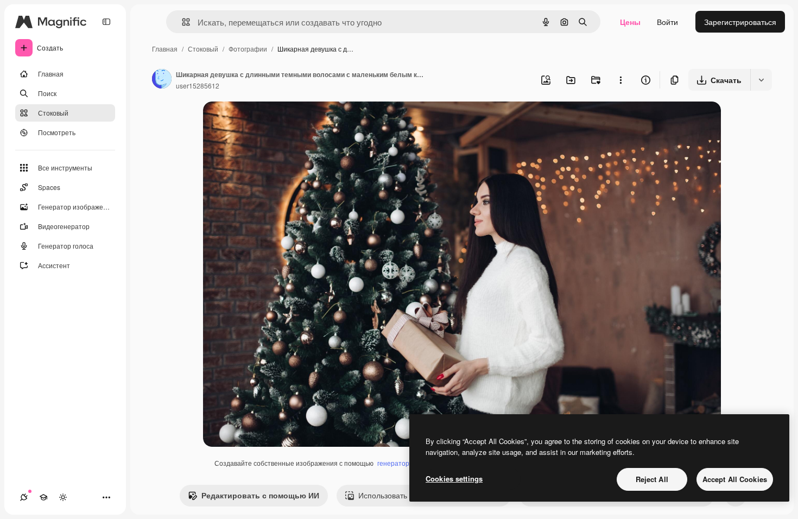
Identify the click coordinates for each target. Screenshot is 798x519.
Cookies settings (454, 478)
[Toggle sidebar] (106, 21)
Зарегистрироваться (740, 21)
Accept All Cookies (734, 479)
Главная (165, 48)
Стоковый (203, 48)
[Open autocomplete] (182, 22)
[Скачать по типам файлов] (761, 80)
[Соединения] (24, 497)
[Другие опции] (620, 80)
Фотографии (248, 48)
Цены (630, 21)
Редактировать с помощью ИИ (260, 495)
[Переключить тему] (63, 497)
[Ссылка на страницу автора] (162, 80)
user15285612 (197, 85)
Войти (667, 21)
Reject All (652, 479)
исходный (275, 122)
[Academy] (43, 497)
